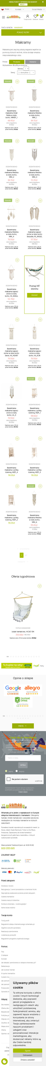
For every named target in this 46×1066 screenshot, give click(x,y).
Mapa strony (5, 1026)
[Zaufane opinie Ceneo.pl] (17, 861)
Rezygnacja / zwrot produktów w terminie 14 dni (19, 889)
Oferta (3, 1030)
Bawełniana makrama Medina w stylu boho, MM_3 (34, 173)
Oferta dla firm (6, 1008)
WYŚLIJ (22, 765)
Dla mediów (5, 1005)
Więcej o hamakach (8, 1019)
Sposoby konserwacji (9, 992)
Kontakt (18, 9)
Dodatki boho (11, 107)
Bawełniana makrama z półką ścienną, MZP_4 (11, 470)
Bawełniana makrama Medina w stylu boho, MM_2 (11, 173)
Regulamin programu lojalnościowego (15, 939)
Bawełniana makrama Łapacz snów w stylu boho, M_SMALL (11, 292)
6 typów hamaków (8, 973)
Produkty (16, 62)
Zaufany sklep (6, 1023)
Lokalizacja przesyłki (8, 935)
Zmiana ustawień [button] (28, 1060)
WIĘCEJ (22, 4)
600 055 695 (8, 848)
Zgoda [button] (27, 1051)
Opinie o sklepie (7, 1034)
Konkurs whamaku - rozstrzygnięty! (13, 904)
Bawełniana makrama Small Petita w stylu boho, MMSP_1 (11, 114)
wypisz (21, 771)
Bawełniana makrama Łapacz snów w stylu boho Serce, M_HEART (11, 352)
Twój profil (5, 921)
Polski (6, 9)
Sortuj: (13, 72)
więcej (20, 726)
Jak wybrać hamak (8, 970)
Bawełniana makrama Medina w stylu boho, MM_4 (11, 233)
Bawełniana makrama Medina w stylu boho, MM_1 (34, 114)
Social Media (37, 9)
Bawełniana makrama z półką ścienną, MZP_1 (34, 410)
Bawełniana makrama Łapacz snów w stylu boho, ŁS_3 (11, 411)
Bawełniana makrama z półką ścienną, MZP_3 (34, 470)
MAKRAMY (18, 27)
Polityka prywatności (8, 1015)
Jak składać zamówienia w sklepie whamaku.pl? (18, 963)
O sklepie (4, 955)
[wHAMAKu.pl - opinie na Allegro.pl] (32, 690)
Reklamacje (5, 966)
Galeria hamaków (7, 897)
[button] (28, 17)
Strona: (20, 69)
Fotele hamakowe (23, 628)
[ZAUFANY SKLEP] (5, 861)
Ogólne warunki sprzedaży (11, 928)
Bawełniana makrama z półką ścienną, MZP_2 (11, 517)
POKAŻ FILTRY (23, 32)
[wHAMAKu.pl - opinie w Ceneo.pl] (23, 702)
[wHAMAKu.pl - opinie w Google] (13, 690)
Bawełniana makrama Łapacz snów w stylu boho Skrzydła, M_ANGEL (34, 233)
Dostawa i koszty (7, 886)
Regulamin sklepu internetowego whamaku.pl (17, 924)
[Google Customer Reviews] (28, 861)
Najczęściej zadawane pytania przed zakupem (18, 893)
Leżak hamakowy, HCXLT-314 (23, 631)
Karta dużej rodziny (8, 908)
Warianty (33, 62)
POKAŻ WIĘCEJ (23, 792)
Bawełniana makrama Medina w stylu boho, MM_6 (34, 518)
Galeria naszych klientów (10, 900)
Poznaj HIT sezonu (34, 287)
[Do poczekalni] (17, 81)
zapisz (10, 771)
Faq (2, 952)
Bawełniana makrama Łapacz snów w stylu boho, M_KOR (34, 352)
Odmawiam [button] (27, 1055)
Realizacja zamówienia (9, 931)
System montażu (7, 977)
